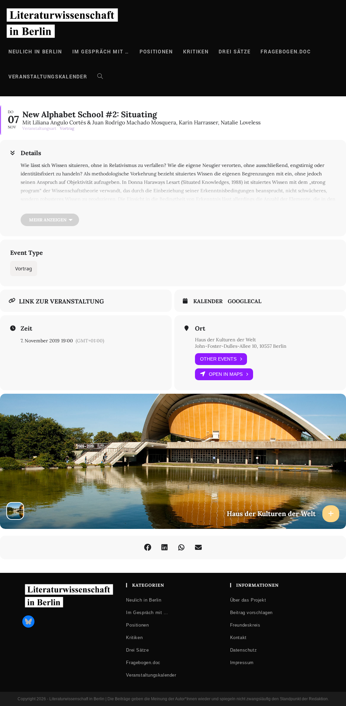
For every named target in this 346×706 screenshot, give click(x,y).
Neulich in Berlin (143, 600)
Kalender (208, 301)
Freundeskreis (245, 625)
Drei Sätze (137, 650)
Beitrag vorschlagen (251, 612)
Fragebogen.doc (143, 662)
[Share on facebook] (147, 547)
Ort (200, 328)
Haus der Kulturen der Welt (225, 340)
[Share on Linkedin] (164, 547)
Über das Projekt (248, 600)
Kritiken (134, 637)
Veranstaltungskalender (151, 675)
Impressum (242, 662)
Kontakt (238, 637)
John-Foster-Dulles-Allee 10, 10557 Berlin (241, 346)
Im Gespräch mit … (147, 612)
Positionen (137, 625)
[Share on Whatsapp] (181, 547)
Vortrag (23, 268)
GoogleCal (245, 301)
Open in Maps (226, 374)
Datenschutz (243, 650)
